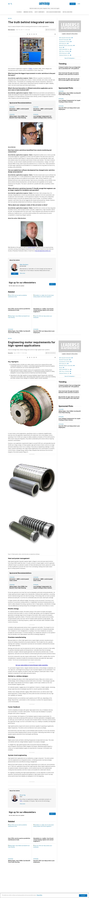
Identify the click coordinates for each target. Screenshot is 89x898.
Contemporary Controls (64, 41)
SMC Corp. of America (64, 51)
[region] (44, 895)
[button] (9, 4)
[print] (55, 34)
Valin (21, 798)
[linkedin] (29, 34)
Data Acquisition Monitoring (53, 11)
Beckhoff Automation (64, 39)
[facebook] (27, 34)
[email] (36, 34)
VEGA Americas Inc (63, 53)
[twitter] (31, 34)
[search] (11, 4)
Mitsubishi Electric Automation (66, 45)
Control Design (32, 247)
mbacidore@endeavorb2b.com (43, 250)
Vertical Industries (67, 11)
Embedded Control (28, 11)
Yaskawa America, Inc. (64, 55)
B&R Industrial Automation (65, 37)
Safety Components (39, 11)
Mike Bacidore (11, 29)
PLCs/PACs (19, 11)
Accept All (83, 895)
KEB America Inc (63, 43)
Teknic (30, 68)
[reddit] (34, 34)
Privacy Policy (39, 895)
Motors (10, 18)
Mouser (61, 47)
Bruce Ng (10, 353)
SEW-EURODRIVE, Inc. (64, 49)
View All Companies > (69, 58)
